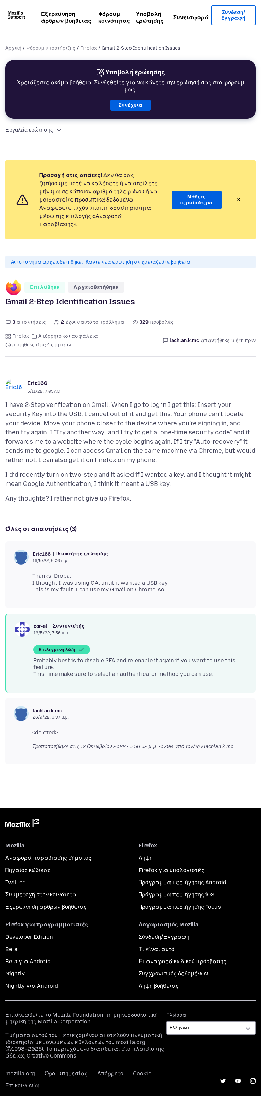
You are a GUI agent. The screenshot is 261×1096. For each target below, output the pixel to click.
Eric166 (37, 383)
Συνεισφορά (191, 17)
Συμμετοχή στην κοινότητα (40, 894)
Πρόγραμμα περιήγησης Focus (180, 907)
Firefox (88, 48)
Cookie (142, 1073)
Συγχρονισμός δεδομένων (173, 973)
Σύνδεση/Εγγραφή (233, 15)
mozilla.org (20, 1073)
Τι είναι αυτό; (157, 949)
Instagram (253, 1081)
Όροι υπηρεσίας (66, 1073)
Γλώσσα (176, 1015)
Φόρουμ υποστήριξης (50, 48)
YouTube (238, 1081)
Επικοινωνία (22, 1085)
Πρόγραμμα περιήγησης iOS (176, 894)
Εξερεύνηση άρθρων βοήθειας (66, 17)
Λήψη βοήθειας (159, 986)
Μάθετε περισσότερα (196, 200)
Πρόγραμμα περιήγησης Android (182, 882)
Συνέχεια (130, 105)
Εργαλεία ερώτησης (29, 130)
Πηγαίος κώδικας (28, 870)
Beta (11, 949)
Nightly (15, 973)
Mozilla (22, 824)
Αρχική (13, 48)
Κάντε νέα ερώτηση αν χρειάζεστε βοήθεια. (139, 262)
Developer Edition (29, 937)
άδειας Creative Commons (40, 1055)
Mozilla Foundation (77, 1015)
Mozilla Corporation (64, 1021)
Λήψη (146, 858)
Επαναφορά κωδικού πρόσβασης (182, 961)
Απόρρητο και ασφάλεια (68, 336)
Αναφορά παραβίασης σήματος (48, 858)
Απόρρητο (110, 1073)
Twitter (15, 882)
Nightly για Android (31, 986)
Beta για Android (28, 961)
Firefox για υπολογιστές (171, 870)
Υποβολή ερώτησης (150, 17)
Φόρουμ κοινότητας (114, 17)
